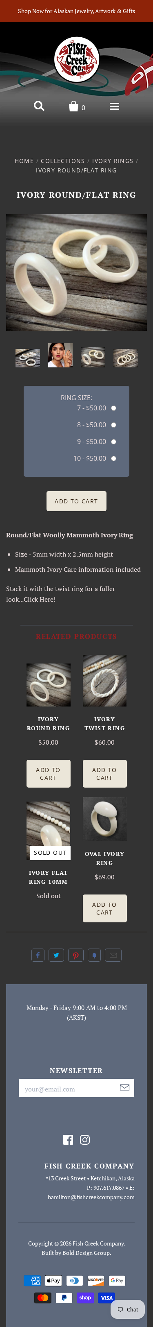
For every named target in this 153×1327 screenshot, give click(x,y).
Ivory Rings (112, 161)
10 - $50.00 (89, 458)
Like (37, 955)
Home (24, 161)
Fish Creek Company (98, 1243)
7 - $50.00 (91, 407)
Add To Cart (48, 773)
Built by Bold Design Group (76, 1253)
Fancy (94, 955)
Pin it (76, 955)
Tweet (56, 955)
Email (113, 955)
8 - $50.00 (91, 424)
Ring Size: (76, 397)
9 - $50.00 (91, 441)
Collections (63, 161)
